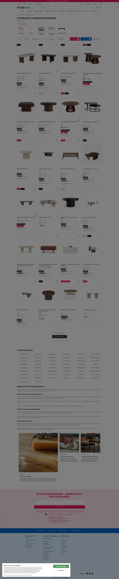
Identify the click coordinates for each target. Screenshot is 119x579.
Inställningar (61, 570)
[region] (36, 570)
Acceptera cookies (61, 566)
